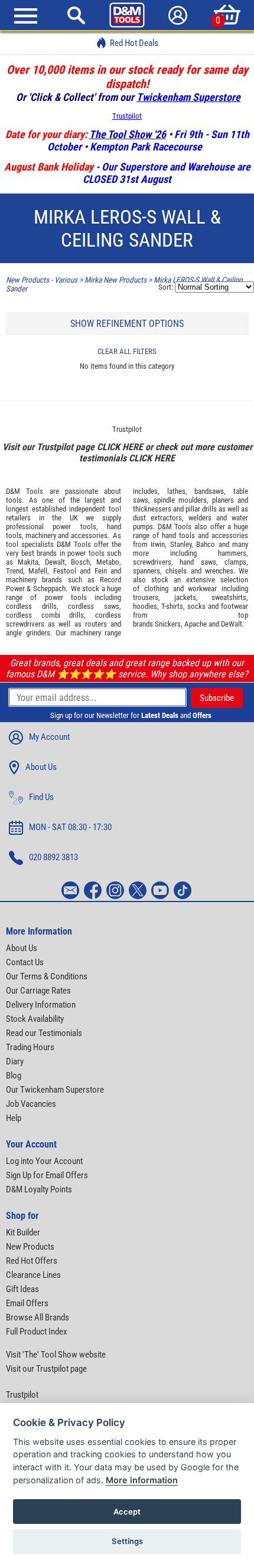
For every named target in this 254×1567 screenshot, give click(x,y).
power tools (74, 526)
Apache (195, 623)
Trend (14, 570)
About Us (41, 767)
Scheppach (49, 588)
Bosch (80, 562)
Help (13, 1118)
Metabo (107, 562)
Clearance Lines (33, 1275)
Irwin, (159, 544)
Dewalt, (56, 562)
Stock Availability (35, 1019)
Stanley (180, 544)
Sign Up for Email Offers (47, 1175)
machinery (40, 535)
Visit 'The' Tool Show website (56, 1354)
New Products (30, 1246)
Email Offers (27, 1303)
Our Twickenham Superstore (55, 1089)
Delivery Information (41, 1004)
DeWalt (231, 623)
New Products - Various (41, 280)
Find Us (41, 797)
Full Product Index (36, 1331)
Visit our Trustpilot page (46, 1368)
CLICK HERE (120, 447)
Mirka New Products (115, 280)
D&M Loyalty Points (39, 1189)
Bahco (205, 544)
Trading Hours (30, 1047)
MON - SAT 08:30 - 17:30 (70, 827)
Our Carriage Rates (38, 990)
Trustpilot (127, 116)
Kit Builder (23, 1232)
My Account (49, 737)
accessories (89, 535)
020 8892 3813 (53, 857)
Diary (15, 1061)
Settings (127, 1541)
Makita (28, 562)
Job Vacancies (31, 1104)
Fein (101, 570)
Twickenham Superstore (188, 97)
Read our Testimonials (44, 1033)
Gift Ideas (22, 1289)
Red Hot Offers (31, 1260)
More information (142, 1480)
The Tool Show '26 (127, 134)
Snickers (168, 623)
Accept (127, 1511)
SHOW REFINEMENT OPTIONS (127, 323)
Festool (64, 570)
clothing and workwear (180, 588)
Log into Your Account (44, 1161)
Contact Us (25, 962)
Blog (13, 1075)
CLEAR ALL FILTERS (127, 351)
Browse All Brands (37, 1317)
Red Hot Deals (134, 43)
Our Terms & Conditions (46, 976)
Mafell (37, 570)
